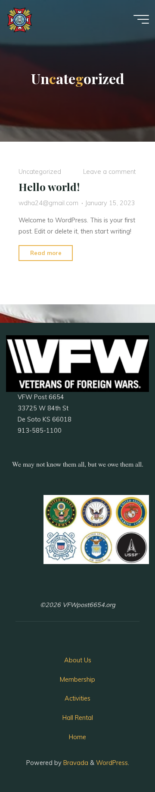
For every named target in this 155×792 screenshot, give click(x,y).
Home (77, 737)
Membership (77, 679)
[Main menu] (141, 19)
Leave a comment (109, 172)
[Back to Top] (121, 758)
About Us (77, 660)
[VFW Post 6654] (19, 19)
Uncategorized (40, 172)
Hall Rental (77, 718)
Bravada (75, 763)
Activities (77, 698)
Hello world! (49, 187)
